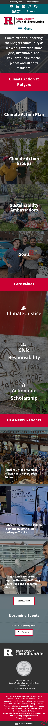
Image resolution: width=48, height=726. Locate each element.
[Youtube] (11, 6)
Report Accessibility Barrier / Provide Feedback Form (28, 709)
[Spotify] (23, 6)
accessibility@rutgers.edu (32, 706)
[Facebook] (35, 6)
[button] (30, 11)
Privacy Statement (24, 718)
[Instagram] (29, 6)
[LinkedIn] (17, 6)
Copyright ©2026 (10, 713)
